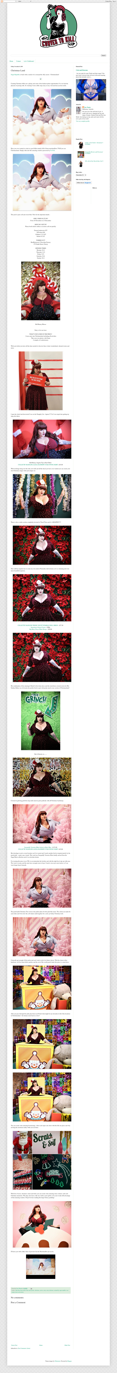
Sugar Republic (15, 74)
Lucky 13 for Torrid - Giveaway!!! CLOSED (94, 143)
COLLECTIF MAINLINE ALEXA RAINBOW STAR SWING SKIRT (38, 465)
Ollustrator (57, 1361)
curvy (44, 1290)
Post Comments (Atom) (24, 1348)
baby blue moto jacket (20, 1290)
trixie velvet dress (19, 1292)
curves (41, 1290)
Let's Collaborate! (29, 61)
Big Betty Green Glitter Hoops (38, 629)
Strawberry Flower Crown (38, 627)
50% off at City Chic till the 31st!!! (94, 161)
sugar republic (62, 1290)
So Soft (52, 150)
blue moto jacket (30, 1290)
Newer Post (14, 1345)
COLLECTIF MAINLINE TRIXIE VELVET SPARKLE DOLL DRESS (38, 625)
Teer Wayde (87, 107)
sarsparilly (56, 1290)
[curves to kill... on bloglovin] (84, 183)
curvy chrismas (49, 1290)
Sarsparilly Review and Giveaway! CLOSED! (94, 152)
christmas (37, 1290)
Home (11, 61)
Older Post (67, 1345)
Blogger (69, 1361)
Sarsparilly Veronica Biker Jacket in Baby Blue (37, 847)
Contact (18, 61)
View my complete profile (82, 121)
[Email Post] (31, 1288)
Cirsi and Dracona (82, 70)
